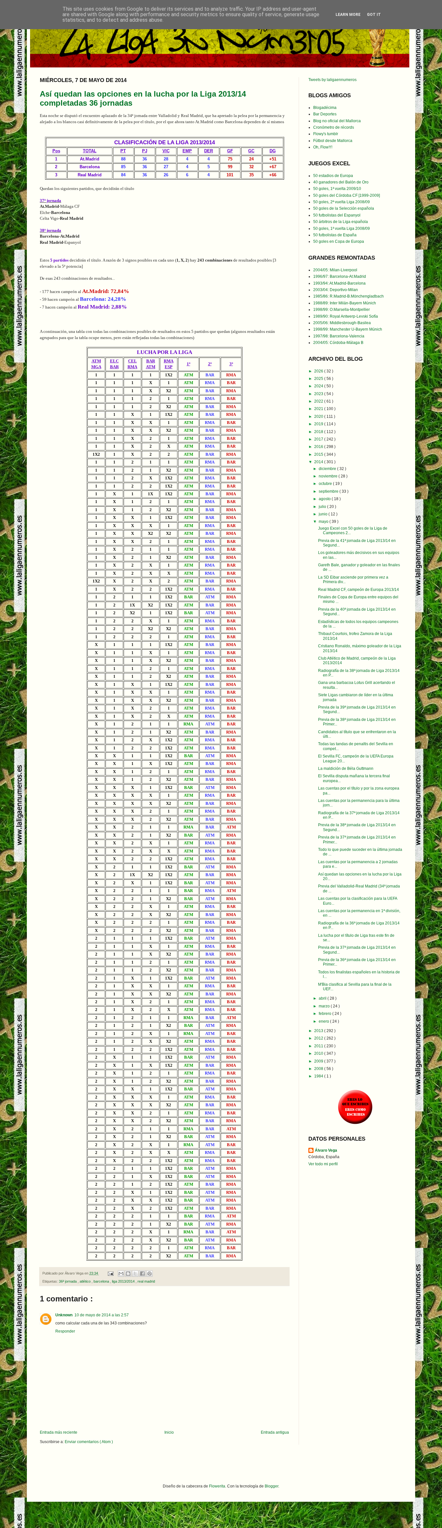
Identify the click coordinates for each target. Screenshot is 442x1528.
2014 (319, 462)
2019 (319, 424)
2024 (319, 386)
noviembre (328, 476)
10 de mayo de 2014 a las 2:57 (101, 1315)
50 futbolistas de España (335, 235)
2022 (319, 401)
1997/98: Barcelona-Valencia (338, 336)
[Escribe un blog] (128, 1273)
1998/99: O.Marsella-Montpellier (341, 309)
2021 (319, 408)
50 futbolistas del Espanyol (336, 215)
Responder (65, 1331)
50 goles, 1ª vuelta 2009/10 (337, 188)
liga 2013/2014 (124, 1281)
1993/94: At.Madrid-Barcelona (339, 283)
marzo (325, 1006)
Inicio (169, 1432)
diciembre (328, 468)
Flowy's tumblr (325, 134)
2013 (319, 1030)
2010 (319, 1053)
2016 (319, 446)
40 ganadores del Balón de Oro (341, 182)
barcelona (102, 1281)
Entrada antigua (275, 1432)
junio (323, 514)
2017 (319, 439)
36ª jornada (68, 1281)
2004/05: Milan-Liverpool (335, 270)
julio (323, 506)
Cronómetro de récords (333, 127)
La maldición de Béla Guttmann (345, 768)
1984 (319, 1076)
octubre (326, 483)
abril (323, 998)
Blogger (271, 1486)
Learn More (348, 14)
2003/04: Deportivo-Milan (335, 290)
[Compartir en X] (135, 1273)
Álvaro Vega (326, 1150)
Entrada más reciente (58, 1432)
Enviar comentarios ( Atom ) (89, 1442)
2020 (319, 416)
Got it (374, 14)
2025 (319, 378)
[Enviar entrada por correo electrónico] (110, 1273)
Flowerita (217, 1486)
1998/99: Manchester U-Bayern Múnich (347, 329)
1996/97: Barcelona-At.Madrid (339, 276)
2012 (319, 1038)
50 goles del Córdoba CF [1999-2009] (346, 195)
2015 (319, 454)
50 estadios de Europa (333, 175)
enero (324, 1021)
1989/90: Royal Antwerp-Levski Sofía (345, 316)
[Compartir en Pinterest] (149, 1273)
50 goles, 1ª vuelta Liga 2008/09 (341, 228)
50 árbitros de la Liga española (340, 221)
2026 (319, 371)
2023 (319, 394)
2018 (319, 431)
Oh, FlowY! (322, 147)
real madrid (146, 1281)
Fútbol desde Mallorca (332, 140)
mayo (324, 521)
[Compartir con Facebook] (142, 1273)
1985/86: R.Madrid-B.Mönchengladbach (348, 296)
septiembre (329, 491)
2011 (319, 1046)
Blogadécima (325, 107)
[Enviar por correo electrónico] (121, 1273)
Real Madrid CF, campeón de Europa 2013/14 (358, 589)
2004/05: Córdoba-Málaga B (338, 342)
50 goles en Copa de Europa (338, 241)
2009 (319, 1061)
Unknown (63, 1315)
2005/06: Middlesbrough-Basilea (342, 323)
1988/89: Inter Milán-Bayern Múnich (344, 303)
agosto (325, 499)
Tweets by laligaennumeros (332, 79)
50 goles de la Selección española (343, 208)
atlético (86, 1281)
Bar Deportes (325, 114)
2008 (319, 1068)
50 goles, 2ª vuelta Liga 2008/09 (341, 202)
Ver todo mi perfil (323, 1164)
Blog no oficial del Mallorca (337, 121)
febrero (325, 1013)
